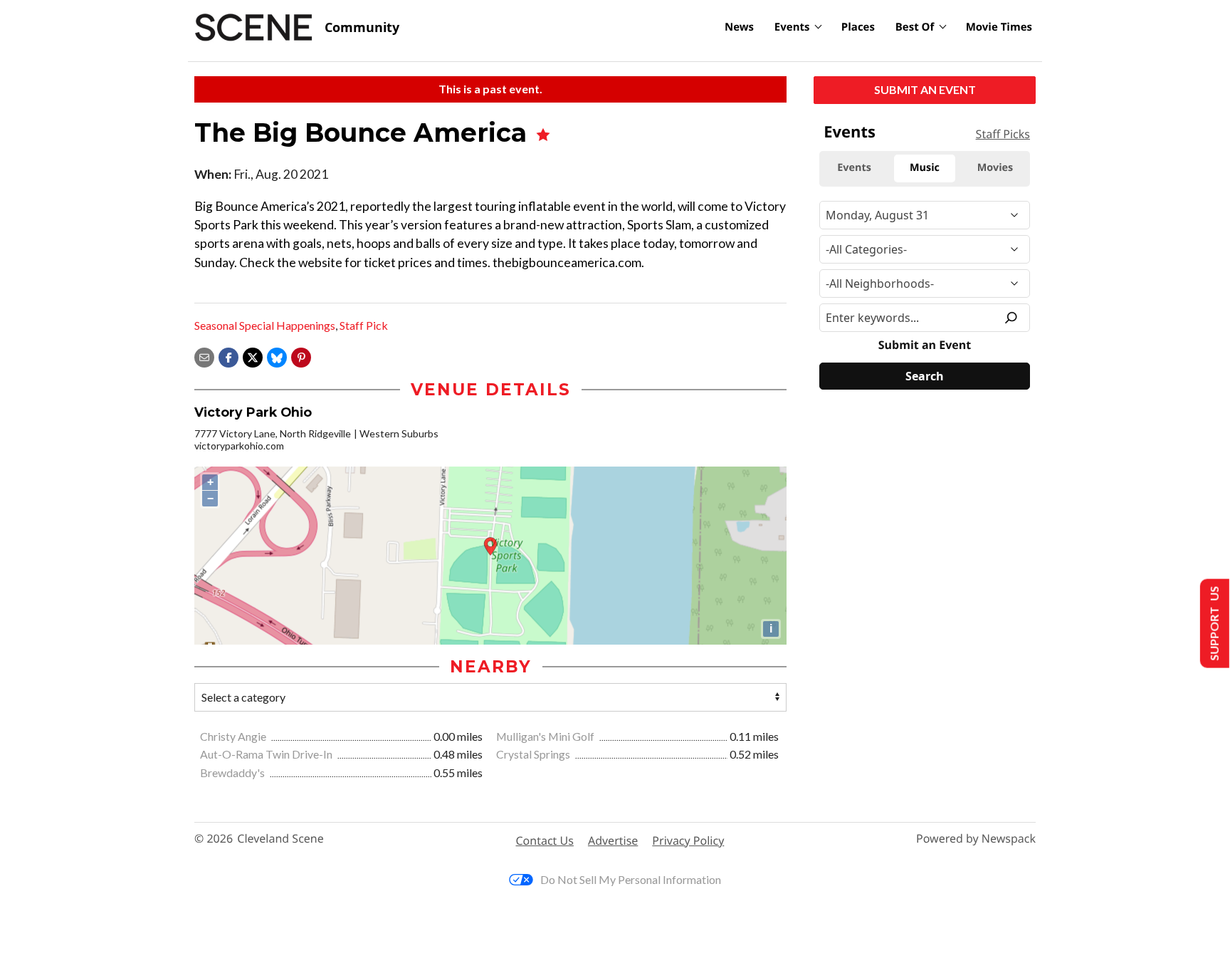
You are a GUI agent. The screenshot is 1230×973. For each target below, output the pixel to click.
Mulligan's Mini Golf (546, 736)
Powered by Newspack (976, 838)
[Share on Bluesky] (277, 356)
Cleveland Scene (280, 838)
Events (792, 27)
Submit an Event (925, 89)
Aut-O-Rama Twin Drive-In (267, 754)
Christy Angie (234, 736)
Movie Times (999, 27)
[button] (301, 356)
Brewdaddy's (233, 772)
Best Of (915, 27)
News (739, 27)
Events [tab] (854, 168)
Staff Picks (1003, 134)
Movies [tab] (995, 168)
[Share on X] (253, 356)
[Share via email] (204, 356)
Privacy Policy (688, 840)
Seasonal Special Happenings (264, 325)
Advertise (613, 840)
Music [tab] (925, 168)
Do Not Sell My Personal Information (630, 879)
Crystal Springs (534, 754)
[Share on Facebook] (228, 356)
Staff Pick (364, 325)
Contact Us (545, 840)
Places (858, 27)
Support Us (1213, 623)
